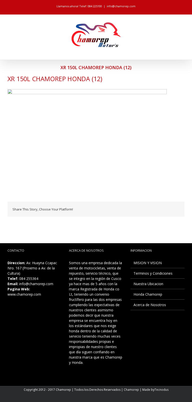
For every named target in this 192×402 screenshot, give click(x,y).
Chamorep (131, 390)
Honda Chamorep (148, 294)
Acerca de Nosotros (150, 304)
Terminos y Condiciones (153, 273)
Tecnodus (161, 390)
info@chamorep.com (121, 6)
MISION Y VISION (148, 262)
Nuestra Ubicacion (148, 283)
